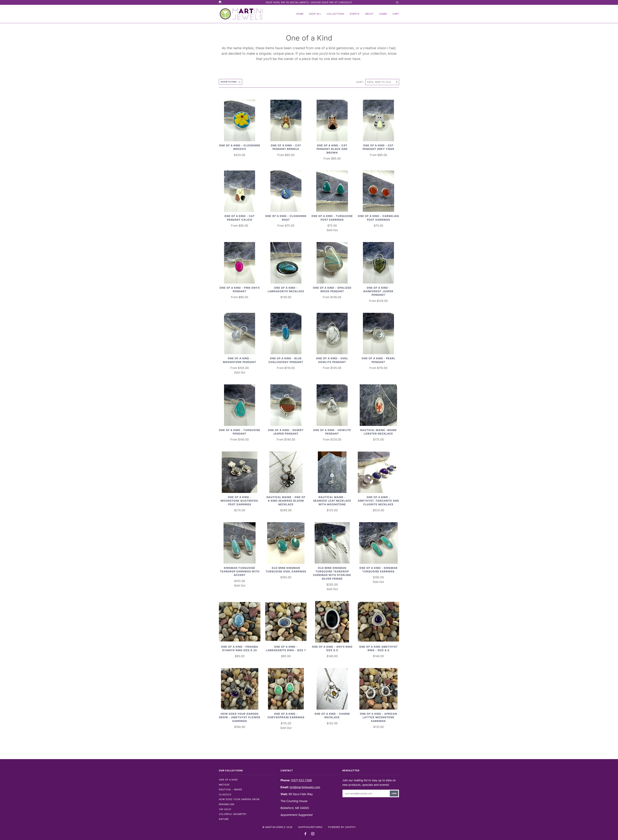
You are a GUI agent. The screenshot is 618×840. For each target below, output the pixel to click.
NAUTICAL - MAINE (230, 789)
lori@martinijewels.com (305, 787)
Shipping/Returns (310, 827)
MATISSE (224, 784)
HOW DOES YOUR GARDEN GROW (239, 799)
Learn (383, 13)
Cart (396, 13)
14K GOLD (225, 809)
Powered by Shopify (342, 827)
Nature (224, 819)
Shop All (315, 13)
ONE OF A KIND (228, 779)
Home (300, 13)
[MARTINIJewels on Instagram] (312, 834)
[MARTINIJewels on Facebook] (305, 834)
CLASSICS (225, 794)
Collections (335, 13)
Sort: (360, 82)
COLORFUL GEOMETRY (233, 814)
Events (355, 13)
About (369, 13)
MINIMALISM (226, 804)
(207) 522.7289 (301, 780)
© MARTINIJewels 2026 (277, 827)
